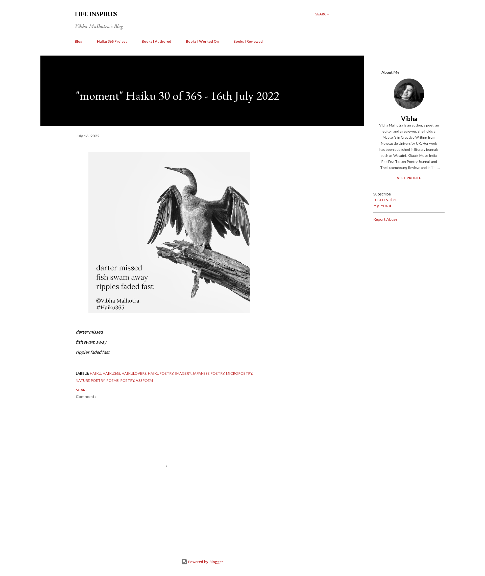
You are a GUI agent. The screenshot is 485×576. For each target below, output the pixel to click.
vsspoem (144, 380)
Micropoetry (239, 373)
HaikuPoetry (161, 373)
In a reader (385, 199)
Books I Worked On (202, 41)
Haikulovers (134, 373)
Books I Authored (156, 41)
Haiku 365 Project (112, 41)
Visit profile (409, 178)
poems (112, 380)
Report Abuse (385, 219)
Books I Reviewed (248, 41)
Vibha (409, 118)
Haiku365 (111, 373)
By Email (383, 205)
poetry (127, 380)
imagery (183, 373)
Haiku (95, 373)
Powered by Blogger (205, 561)
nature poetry (90, 380)
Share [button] (81, 390)
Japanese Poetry (208, 373)
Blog (78, 41)
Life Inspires (96, 14)
